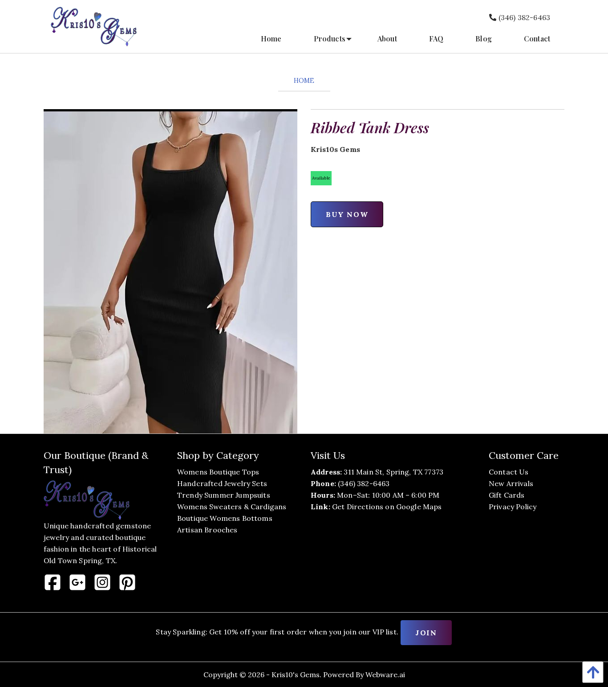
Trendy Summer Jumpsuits (223, 495)
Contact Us (509, 471)
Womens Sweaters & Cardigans (231, 506)
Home (304, 81)
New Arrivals (511, 483)
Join (426, 632)
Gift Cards (507, 495)
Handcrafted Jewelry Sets (222, 483)
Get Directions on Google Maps (387, 506)
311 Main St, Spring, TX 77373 (393, 471)
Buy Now (347, 214)
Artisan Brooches (207, 529)
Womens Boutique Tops (218, 471)
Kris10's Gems (296, 674)
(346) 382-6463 (523, 17)
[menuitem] (271, 38)
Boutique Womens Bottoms (224, 518)
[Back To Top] (591, 672)
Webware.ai (385, 674)
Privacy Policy (512, 506)
